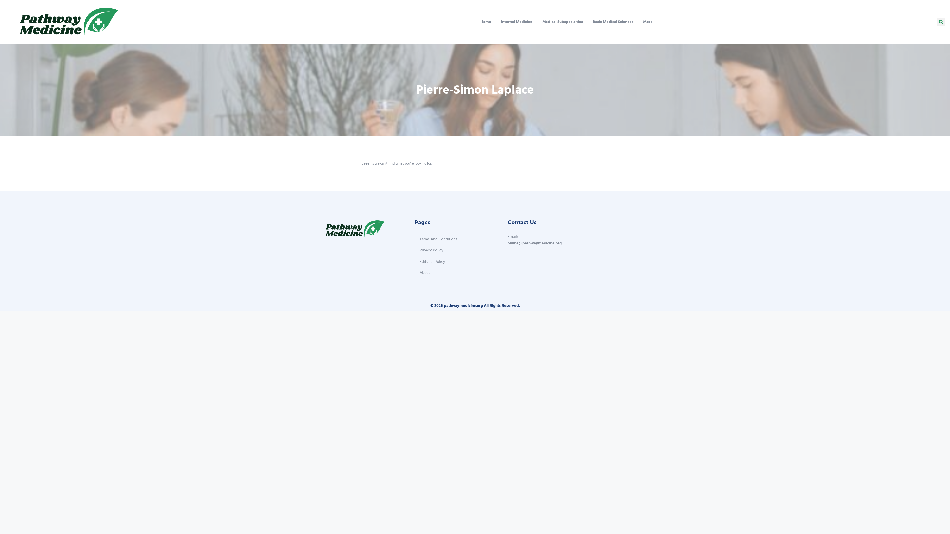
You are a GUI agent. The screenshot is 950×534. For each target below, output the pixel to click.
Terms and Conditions (438, 239)
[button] (941, 22)
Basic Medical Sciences (613, 22)
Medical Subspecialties (562, 22)
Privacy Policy (431, 250)
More (648, 22)
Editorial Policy (432, 261)
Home (485, 22)
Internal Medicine (516, 22)
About (425, 272)
